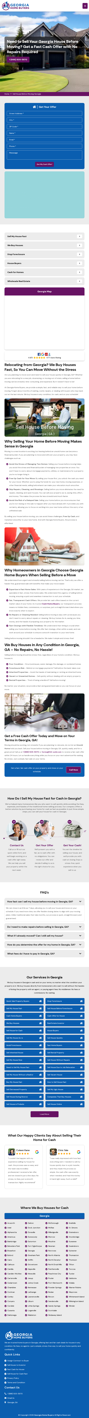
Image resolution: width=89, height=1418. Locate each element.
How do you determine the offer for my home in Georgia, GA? (41, 944)
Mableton (32, 1315)
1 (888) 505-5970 (18, 59)
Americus (11, 1237)
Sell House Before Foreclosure (59, 1008)
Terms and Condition (16, 1382)
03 (69, 822)
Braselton (11, 1250)
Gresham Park (34, 1255)
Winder (72, 1306)
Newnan (51, 1246)
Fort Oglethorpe (35, 1246)
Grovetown (33, 1264)
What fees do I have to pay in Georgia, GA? (31, 953)
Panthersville (53, 1269)
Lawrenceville (33, 1297)
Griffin (30, 1260)
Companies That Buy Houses (59, 1097)
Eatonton (32, 1241)
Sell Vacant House (54, 1075)
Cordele (10, 1306)
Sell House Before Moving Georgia (27, 94)
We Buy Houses (12, 1023)
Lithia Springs (33, 1306)
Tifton (71, 1264)
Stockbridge (74, 1237)
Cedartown (12, 1283)
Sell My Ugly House (55, 1089)
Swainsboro (74, 1246)
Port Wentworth (55, 1283)
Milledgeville (53, 1232)
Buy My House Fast (14, 1082)
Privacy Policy (13, 1378)
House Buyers (53, 1030)
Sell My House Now (14, 1060)
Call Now (73, 769)
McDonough (53, 1223)
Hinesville (31, 1273)
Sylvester (73, 1250)
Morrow (51, 1237)
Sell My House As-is (14, 1038)
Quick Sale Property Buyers (17, 1001)
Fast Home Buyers (54, 1045)
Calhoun (10, 1264)
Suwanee (72, 1241)
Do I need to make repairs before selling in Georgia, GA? (38, 926)
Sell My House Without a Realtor (19, 1075)
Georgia (31, 1250)
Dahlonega (11, 1315)
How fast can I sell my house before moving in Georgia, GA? (40, 901)
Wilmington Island (76, 1301)
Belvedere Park (13, 1246)
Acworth (11, 1223)
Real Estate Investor (55, 1023)
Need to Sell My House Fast (17, 1067)
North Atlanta (54, 1255)
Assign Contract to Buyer (18, 1360)
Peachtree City (54, 1273)
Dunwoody (32, 1237)
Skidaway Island (55, 1315)
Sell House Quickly (55, 1038)
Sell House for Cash (14, 1030)
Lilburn (30, 1301)
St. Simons (73, 1227)
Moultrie (51, 1241)
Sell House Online (54, 1104)
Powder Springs (55, 1287)
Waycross (73, 1292)
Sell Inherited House (14, 1053)
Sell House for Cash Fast (17, 1374)
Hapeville (31, 1269)
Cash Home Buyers (14, 1016)
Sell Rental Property (55, 1053)
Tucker (72, 1273)
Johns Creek (33, 1283)
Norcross (52, 1250)
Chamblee (11, 1287)
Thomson (73, 1260)
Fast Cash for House (15, 1369)
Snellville (72, 1223)
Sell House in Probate (15, 1104)
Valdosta (72, 1278)
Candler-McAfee (14, 1273)
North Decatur (54, 1260)
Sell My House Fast (14, 1008)
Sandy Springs (54, 1306)
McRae (51, 1227)
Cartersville (12, 1278)
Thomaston (74, 1255)
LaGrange (32, 1292)
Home (7, 94)
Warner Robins (75, 1287)
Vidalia (71, 1283)
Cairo (9, 1260)
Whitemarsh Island (76, 1297)
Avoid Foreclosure (13, 1045)
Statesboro (74, 1232)
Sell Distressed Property (16, 1089)
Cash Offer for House (56, 1016)
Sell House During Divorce (17, 1097)
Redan (51, 1292)
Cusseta (10, 1310)
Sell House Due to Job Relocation (61, 1067)
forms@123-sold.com (51, 752)
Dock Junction (34, 1227)
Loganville (32, 1310)
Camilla (10, 1269)
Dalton (31, 1223)
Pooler (51, 1278)
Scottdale (52, 1310)
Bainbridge (11, 1241)
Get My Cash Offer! (44, 164)
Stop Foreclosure (54, 1001)
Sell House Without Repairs (58, 1060)
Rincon (51, 1297)
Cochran (11, 1292)
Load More (44, 1114)
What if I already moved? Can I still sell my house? (35, 935)
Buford (10, 1255)
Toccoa (72, 1269)
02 (41, 822)
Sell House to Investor (16, 1365)
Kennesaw (32, 1287)
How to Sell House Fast (56, 1082)
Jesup (30, 1278)
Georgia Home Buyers (44, 1415)
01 (14, 822)
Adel (9, 1227)
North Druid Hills (55, 1264)
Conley (10, 1297)
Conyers (10, 1301)
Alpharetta (12, 1232)
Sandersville (53, 1301)
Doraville (31, 1232)
